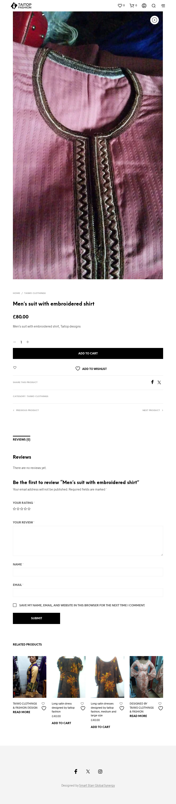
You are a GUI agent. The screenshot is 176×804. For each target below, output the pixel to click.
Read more (21, 712)
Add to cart (61, 723)
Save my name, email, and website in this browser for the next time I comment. (82, 605)
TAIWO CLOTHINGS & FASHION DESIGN (25, 705)
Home (16, 293)
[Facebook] (154, 383)
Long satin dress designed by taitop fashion (63, 707)
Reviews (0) (21, 439)
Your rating (24, 503)
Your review (24, 522)
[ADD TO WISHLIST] (44, 706)
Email (18, 585)
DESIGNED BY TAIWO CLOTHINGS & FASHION (142, 707)
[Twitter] (160, 383)
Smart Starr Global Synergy (97, 785)
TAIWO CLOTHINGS (35, 293)
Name (18, 564)
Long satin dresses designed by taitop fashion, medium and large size (103, 709)
